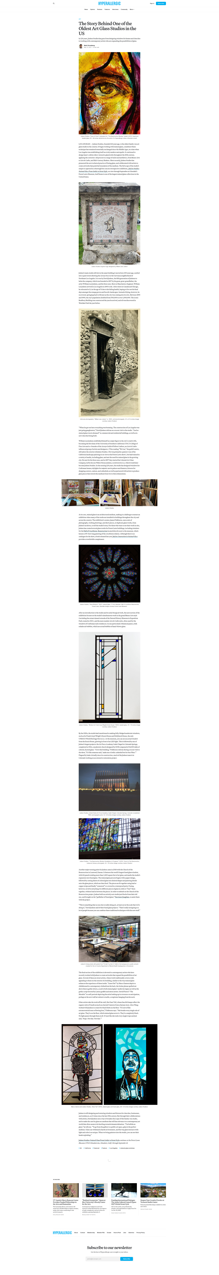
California (88, 1148)
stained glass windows (127, 1148)
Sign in (152, 3)
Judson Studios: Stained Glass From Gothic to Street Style (99, 1140)
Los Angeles (113, 1148)
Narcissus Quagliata (122, 897)
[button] (131, 9)
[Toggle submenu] (133, 9)
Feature (104, 1148)
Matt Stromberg (89, 45)
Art (80, 19)
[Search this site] (54, 3)
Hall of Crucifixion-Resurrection (95, 531)
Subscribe (161, 3)
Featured (96, 1148)
